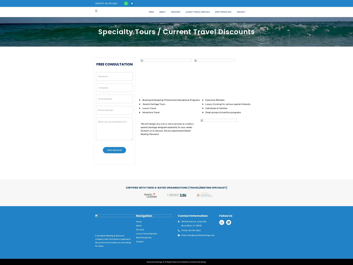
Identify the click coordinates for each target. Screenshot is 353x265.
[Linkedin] (132, 3)
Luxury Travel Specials (198, 12)
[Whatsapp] (126, 3)
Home (151, 12)
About (162, 12)
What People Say (223, 12)
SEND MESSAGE (114, 150)
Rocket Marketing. (198, 262)
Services (175, 12)
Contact (241, 12)
